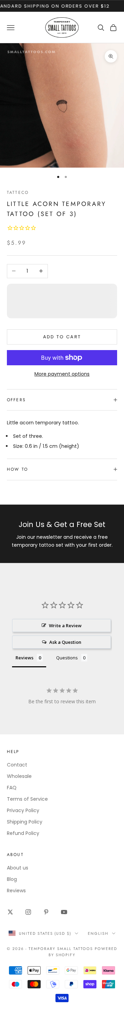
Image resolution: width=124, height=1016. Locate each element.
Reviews (16, 890)
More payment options (62, 373)
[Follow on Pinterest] (46, 912)
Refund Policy (23, 833)
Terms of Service (27, 799)
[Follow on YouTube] (64, 912)
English (98, 933)
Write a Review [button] (65, 625)
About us (17, 867)
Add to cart (62, 336)
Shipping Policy (24, 821)
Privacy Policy (23, 810)
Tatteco (18, 192)
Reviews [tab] (24, 658)
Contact (17, 764)
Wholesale (19, 776)
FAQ (12, 787)
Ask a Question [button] (65, 642)
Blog (12, 879)
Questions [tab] (67, 658)
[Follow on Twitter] (10, 912)
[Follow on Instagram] (28, 912)
